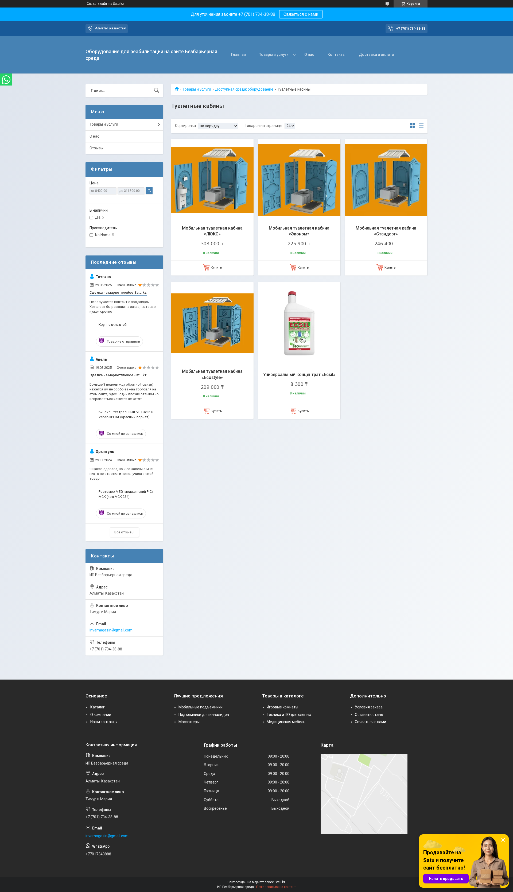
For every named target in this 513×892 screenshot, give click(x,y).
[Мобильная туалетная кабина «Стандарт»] (386, 180)
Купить (216, 267)
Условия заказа (369, 707)
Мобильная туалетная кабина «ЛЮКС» (212, 231)
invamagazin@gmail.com (111, 630)
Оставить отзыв (369, 714)
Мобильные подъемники (200, 707)
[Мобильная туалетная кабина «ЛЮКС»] (212, 180)
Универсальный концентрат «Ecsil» (299, 374)
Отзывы (96, 148)
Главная (238, 54)
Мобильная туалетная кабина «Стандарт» (386, 231)
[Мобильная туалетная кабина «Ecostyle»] (212, 323)
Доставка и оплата (376, 54)
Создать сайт (97, 4)
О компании (100, 714)
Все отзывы (124, 532)
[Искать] (156, 90)
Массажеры (189, 722)
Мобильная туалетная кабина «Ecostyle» (212, 374)
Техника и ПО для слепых (289, 714)
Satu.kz (280, 882)
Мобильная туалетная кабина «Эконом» (299, 231)
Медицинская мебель (286, 722)
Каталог (97, 707)
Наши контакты (103, 722)
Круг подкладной (113, 325)
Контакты (336, 54)
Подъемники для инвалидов (203, 714)
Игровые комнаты (282, 707)
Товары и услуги (274, 54)
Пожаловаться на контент (276, 887)
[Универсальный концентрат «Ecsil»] (299, 323)
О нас (309, 54)
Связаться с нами (300, 14)
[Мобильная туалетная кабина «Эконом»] (299, 180)
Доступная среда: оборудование (244, 89)
